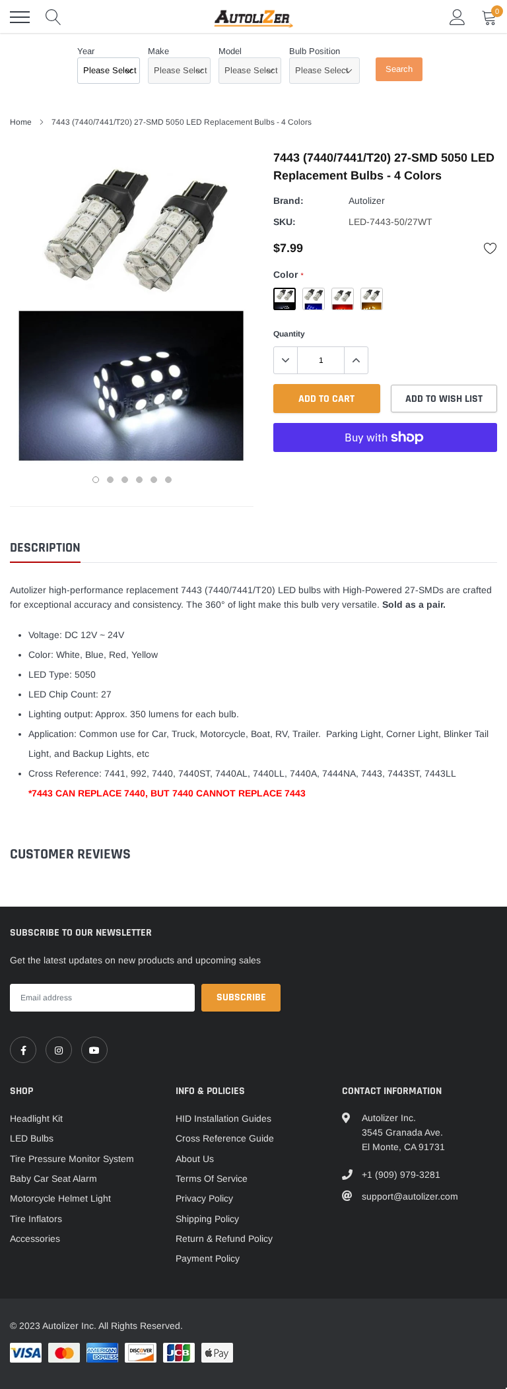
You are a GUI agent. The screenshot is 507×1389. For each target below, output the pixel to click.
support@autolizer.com (410, 1196)
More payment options (385, 470)
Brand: (288, 200)
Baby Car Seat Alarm (53, 1178)
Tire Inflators (36, 1218)
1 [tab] (95, 479)
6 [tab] (168, 479)
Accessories (35, 1238)
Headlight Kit (36, 1118)
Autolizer (367, 200)
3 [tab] (124, 479)
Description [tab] (45, 548)
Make (158, 51)
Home (21, 122)
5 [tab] (154, 479)
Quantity (289, 334)
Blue (313, 299)
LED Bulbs (31, 1138)
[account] (457, 17)
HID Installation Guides (223, 1118)
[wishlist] (490, 248)
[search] (53, 17)
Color (288, 274)
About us (195, 1158)
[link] (23, 1050)
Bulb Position (314, 51)
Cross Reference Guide (225, 1138)
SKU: (284, 221)
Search (399, 69)
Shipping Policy (207, 1218)
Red (342, 299)
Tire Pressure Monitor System (72, 1158)
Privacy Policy (204, 1198)
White (284, 299)
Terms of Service (212, 1178)
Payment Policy (208, 1258)
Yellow (371, 299)
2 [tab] (110, 479)
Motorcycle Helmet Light (60, 1198)
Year (85, 51)
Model (230, 51)
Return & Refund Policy (224, 1238)
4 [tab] (139, 479)
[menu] (20, 17)
